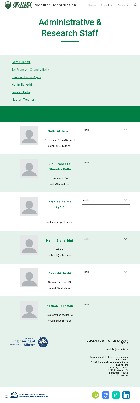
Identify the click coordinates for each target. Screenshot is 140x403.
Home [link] (92, 5)
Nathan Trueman (24, 100)
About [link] (105, 5)
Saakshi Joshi (21, 92)
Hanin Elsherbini (23, 85)
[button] (135, 5)
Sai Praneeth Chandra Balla (30, 70)
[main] (70, 29)
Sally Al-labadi (21, 62)
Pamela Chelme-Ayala (26, 77)
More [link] (121, 5)
